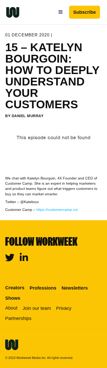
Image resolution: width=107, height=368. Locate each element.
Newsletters (75, 288)
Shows (12, 298)
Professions (43, 288)
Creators (14, 287)
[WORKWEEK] (9, 12)
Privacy (63, 308)
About (11, 308)
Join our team (37, 308)
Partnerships (18, 318)
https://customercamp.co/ (57, 210)
